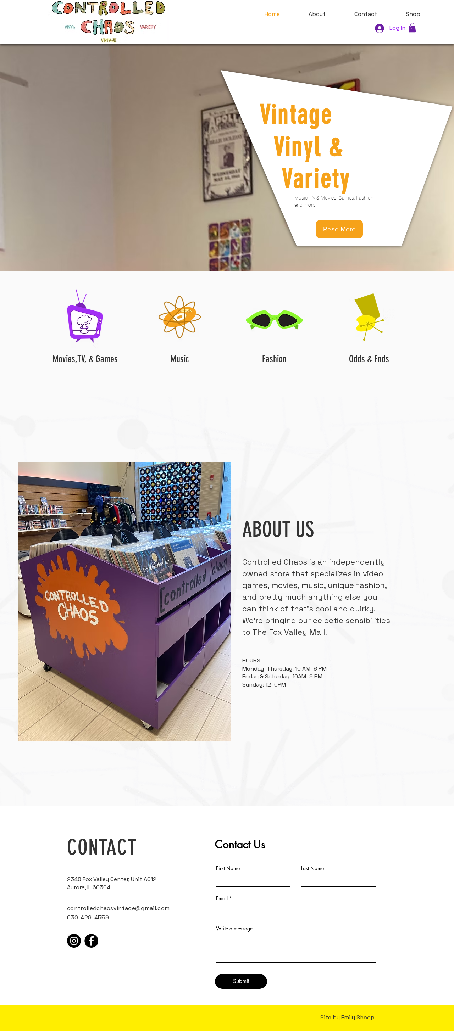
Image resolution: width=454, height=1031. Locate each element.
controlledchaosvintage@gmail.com (118, 908)
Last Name (312, 868)
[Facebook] (91, 941)
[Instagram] (74, 941)
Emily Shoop (358, 1017)
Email (222, 898)
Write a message (234, 928)
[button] (412, 27)
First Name (228, 868)
